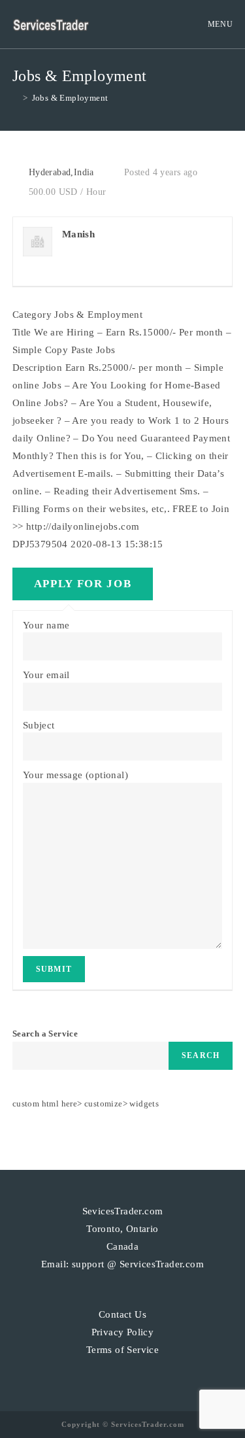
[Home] (15, 98)
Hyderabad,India (61, 172)
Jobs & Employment (70, 98)
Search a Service (45, 1033)
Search (201, 1055)
